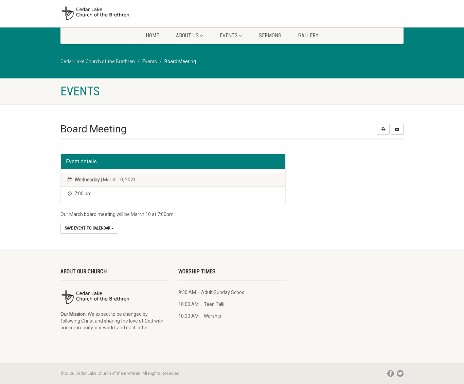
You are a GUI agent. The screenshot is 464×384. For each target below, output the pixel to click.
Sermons (270, 35)
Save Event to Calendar (88, 228)
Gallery (308, 35)
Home (152, 35)
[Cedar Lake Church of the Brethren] (114, 13)
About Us (187, 35)
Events (229, 35)
